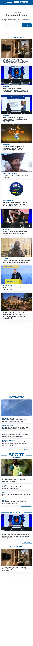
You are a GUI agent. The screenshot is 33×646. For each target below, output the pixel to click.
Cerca (27, 25)
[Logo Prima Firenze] (16, 2)
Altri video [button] (27, 542)
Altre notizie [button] (26, 449)
